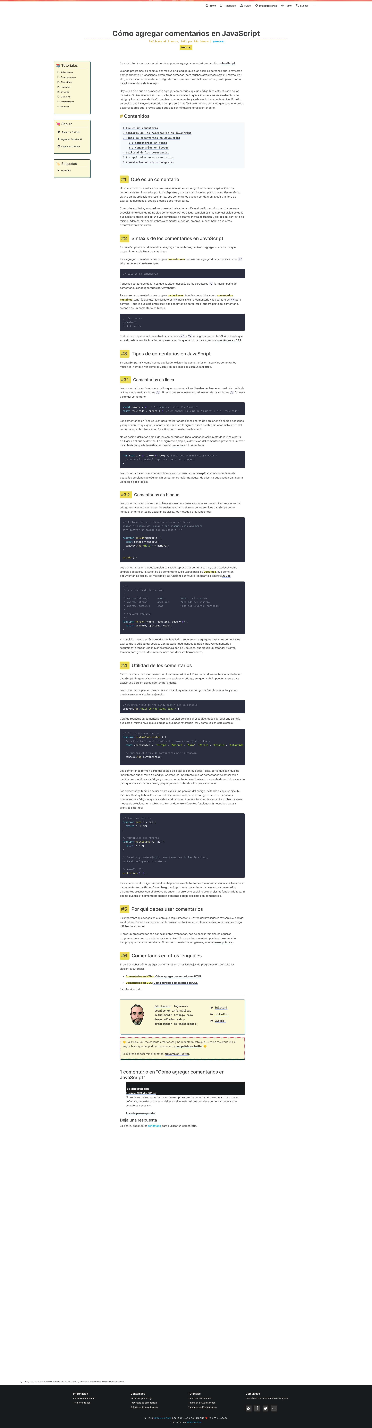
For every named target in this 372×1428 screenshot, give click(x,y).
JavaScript (228, 63)
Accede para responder (140, 1113)
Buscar (303, 5)
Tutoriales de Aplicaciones (201, 1402)
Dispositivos (65, 82)
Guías (247, 5)
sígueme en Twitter (177, 1053)
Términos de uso (81, 1402)
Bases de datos (67, 77)
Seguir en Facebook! (70, 139)
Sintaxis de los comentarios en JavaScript (157, 132)
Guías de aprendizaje (141, 1398)
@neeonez (219, 41)
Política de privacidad (84, 1398)
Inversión (64, 92)
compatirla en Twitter (189, 1046)
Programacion (66, 101)
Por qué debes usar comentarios (148, 157)
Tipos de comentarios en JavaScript (151, 137)
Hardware (64, 87)
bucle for (177, 445)
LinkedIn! (221, 1014)
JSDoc (226, 575)
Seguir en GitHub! (70, 146)
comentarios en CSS (228, 340)
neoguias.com (162, 1418)
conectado (154, 1125)
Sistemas (64, 106)
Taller (288, 5)
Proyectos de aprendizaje (144, 1402)
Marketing (64, 96)
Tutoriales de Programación (202, 1407)
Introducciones (268, 5)
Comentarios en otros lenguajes (148, 162)
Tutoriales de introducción (144, 1407)
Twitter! (221, 1007)
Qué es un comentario (140, 128)
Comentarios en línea (148, 142)
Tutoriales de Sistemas (200, 1398)
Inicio (212, 5)
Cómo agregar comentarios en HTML (178, 976)
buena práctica (222, 942)
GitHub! (220, 1020)
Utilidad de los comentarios (146, 152)
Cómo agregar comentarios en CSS (175, 982)
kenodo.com (194, 1422)
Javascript (186, 47)
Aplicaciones (66, 72)
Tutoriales (229, 5)
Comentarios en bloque (149, 147)
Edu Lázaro (162, 1006)
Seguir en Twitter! (70, 132)
